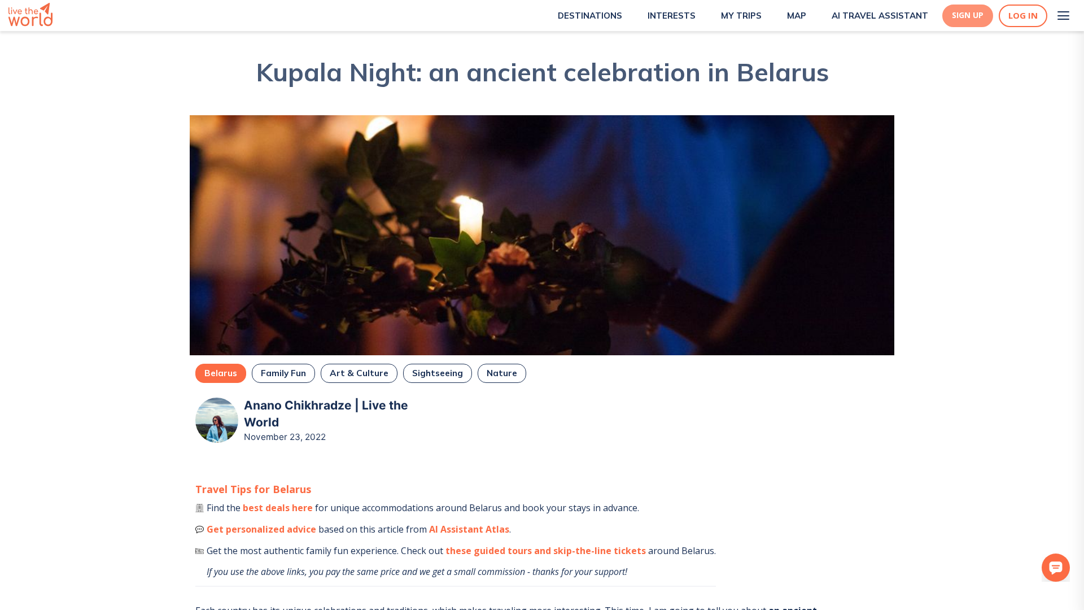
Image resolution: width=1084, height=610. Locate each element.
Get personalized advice (261, 529)
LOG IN (1023, 15)
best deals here (278, 508)
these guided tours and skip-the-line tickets (545, 550)
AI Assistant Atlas (469, 529)
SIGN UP (968, 15)
